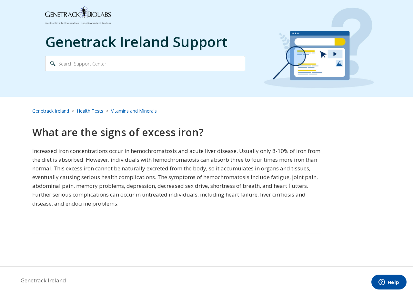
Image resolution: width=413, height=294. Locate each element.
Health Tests (90, 111)
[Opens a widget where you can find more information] (389, 283)
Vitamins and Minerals (134, 111)
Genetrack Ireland (50, 111)
